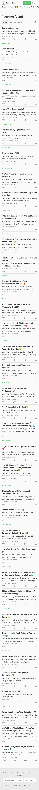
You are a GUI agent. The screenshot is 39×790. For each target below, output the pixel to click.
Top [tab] (10, 22)
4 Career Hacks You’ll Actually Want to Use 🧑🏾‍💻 (18, 634)
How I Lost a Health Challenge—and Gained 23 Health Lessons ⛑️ (17, 324)
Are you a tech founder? (12, 691)
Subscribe (27, 3)
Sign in (34, 3)
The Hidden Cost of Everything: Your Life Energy (19, 259)
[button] (3, 7)
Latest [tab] (5, 22)
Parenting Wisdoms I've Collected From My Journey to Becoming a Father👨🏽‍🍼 (19, 573)
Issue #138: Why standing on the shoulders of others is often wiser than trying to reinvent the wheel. (18, 32)
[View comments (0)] (15, 39)
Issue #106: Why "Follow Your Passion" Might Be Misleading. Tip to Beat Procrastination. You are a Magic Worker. (19, 716)
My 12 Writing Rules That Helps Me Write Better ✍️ (19, 615)
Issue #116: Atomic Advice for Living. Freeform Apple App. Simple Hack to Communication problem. (19, 497)
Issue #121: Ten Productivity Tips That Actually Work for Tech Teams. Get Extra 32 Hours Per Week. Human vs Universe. (18, 395)
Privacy (19, 773)
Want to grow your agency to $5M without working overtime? (17, 695)
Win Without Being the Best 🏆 (15, 407)
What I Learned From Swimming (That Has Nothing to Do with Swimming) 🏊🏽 (18, 424)
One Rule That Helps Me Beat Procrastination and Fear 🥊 (14, 282)
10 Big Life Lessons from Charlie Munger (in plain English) (19, 217)
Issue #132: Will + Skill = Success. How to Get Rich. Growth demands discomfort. (18, 157)
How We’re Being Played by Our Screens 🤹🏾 (19, 550)
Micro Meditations (10, 49)
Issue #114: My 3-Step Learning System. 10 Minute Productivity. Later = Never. (17, 537)
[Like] (3, 702)
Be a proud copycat (10, 28)
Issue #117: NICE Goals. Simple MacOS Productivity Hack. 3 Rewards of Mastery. (16, 474)
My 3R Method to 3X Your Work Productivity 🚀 (15, 389)
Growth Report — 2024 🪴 (13, 510)
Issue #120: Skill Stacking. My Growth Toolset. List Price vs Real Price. (18, 411)
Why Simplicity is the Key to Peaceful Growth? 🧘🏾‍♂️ (18, 748)
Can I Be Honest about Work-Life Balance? (16, 366)
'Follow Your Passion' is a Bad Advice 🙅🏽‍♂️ (19, 712)
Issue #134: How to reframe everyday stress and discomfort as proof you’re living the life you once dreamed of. (19, 113)
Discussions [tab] (18, 22)
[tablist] (12, 22)
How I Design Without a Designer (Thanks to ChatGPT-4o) (16, 305)
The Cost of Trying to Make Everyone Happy (18, 131)
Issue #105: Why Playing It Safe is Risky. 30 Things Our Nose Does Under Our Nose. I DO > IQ (18, 735)
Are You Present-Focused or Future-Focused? (17, 175)
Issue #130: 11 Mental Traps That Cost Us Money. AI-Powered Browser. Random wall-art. (19, 199)
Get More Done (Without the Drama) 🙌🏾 (19, 656)
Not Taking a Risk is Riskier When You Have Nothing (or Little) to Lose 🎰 (18, 729)
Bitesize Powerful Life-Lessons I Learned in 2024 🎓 (16, 492)
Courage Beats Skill (10, 153)
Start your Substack (14, 780)
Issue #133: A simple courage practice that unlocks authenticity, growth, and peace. (17, 136)
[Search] (35, 22)
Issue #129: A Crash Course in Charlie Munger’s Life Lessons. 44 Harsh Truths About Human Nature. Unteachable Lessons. (19, 222)
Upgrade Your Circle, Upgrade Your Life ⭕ (19, 447)
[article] (19, 33)
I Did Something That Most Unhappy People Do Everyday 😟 (17, 347)
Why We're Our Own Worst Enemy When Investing (19, 194)
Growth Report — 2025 (12, 70)
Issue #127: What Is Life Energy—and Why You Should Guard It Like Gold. (18, 264)
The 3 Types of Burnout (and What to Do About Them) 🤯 (19, 240)
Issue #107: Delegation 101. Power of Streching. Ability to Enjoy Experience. (19, 679)
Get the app (30, 780)
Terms (25, 773)
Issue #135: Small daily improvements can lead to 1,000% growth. (19, 97)
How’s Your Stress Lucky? (13, 109)
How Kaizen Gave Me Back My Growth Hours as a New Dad (18, 91)
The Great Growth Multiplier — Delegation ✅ (15, 673)
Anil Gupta (9, 36)
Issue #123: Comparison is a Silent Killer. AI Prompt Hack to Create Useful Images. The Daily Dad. (19, 353)
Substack (9, 786)
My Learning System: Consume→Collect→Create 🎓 (15, 531)
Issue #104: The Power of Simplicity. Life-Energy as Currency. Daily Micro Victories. (19, 753)
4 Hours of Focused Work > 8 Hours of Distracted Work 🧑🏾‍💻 (18, 592)
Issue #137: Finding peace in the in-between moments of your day (17, 53)
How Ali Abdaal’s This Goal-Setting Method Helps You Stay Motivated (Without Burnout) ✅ (17, 467)
